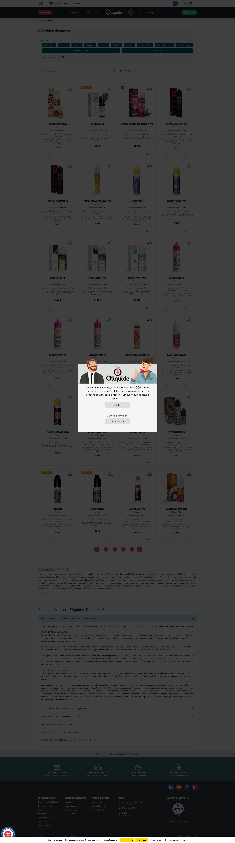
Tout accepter (127, 840)
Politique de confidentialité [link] (176, 840)
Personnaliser (156, 840)
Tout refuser (142, 840)
